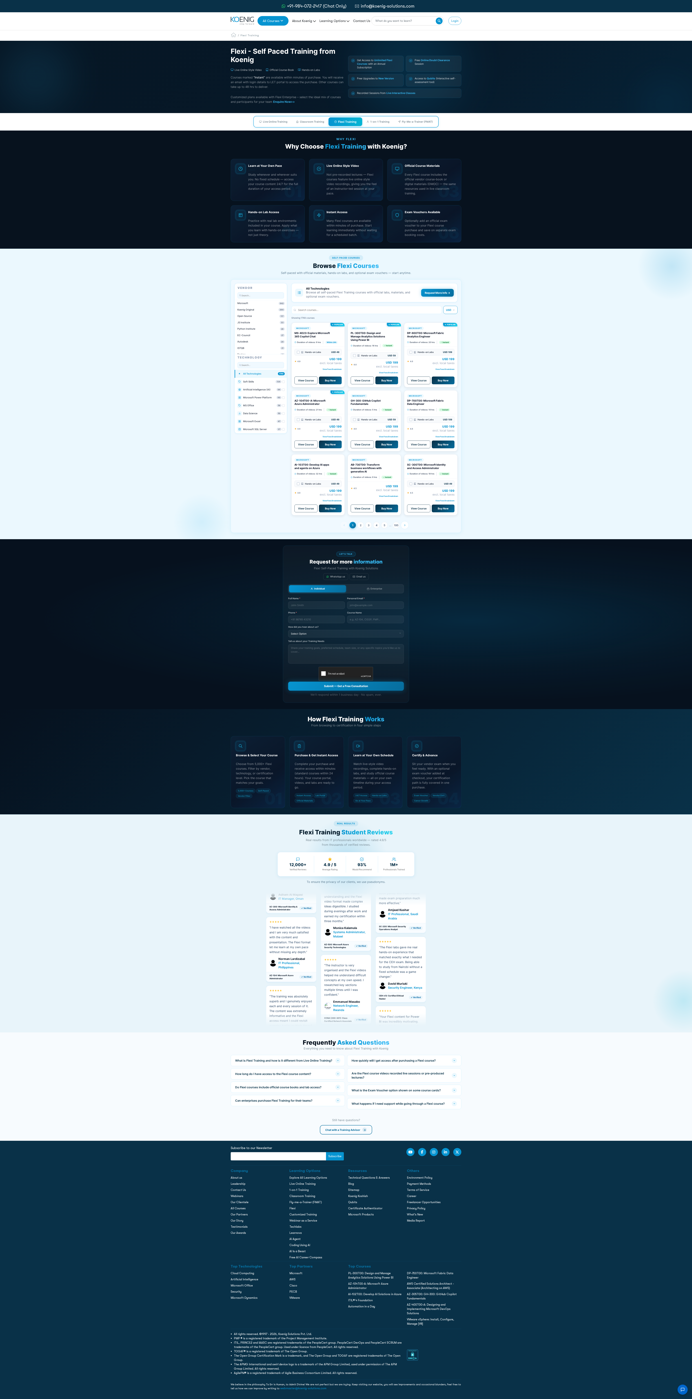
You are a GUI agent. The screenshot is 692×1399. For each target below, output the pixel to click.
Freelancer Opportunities (424, 1202)
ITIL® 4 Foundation (360, 1300)
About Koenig (302, 21)
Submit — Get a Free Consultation (346, 686)
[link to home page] (242, 20)
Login (454, 21)
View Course (306, 380)
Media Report (416, 1220)
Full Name (294, 598)
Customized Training (303, 1214)
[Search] (439, 20)
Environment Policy (419, 1177)
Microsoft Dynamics (244, 1297)
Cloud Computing (242, 1273)
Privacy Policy (416, 1208)
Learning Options (333, 21)
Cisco (293, 1285)
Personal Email (356, 598)
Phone (292, 612)
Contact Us (361, 21)
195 (396, 525)
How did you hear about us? (303, 627)
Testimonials (239, 1226)
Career (411, 1196)
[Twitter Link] (457, 1152)
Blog (351, 1183)
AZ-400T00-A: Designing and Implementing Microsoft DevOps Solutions (429, 1309)
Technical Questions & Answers (369, 1177)
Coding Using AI (299, 1245)
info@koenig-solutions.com (387, 6)
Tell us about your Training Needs (306, 641)
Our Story (237, 1220)
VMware (294, 1297)
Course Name (354, 612)
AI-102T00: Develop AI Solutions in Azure (375, 1294)
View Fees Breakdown (332, 369)
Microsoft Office (242, 1285)
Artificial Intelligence (244, 1279)
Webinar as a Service (303, 1220)
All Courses (271, 21)
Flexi (292, 1208)
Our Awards (238, 1233)
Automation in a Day (361, 1306)
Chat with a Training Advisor (345, 1129)
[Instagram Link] (434, 1152)
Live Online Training (275, 121)
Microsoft (295, 1273)
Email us (361, 576)
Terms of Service (418, 1190)
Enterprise (376, 588)
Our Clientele (240, 1202)
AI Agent (295, 1239)
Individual (319, 588)
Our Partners (239, 1214)
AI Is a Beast (297, 1251)
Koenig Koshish (358, 1196)
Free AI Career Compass (305, 1257)
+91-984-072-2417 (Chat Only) (317, 6)
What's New (415, 1214)
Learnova (295, 1233)
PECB (293, 1291)
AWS (292, 1279)
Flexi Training (347, 122)
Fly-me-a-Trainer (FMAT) (305, 1202)
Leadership (238, 1183)
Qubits (352, 1202)
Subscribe (334, 1156)
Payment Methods (419, 1183)
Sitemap (353, 1190)
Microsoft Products (361, 1214)
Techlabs (295, 1226)
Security (236, 1291)
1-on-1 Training (379, 121)
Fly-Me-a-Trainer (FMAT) (417, 121)
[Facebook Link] (422, 1152)
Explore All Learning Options (308, 1177)
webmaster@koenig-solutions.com (303, 1388)
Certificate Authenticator (365, 1208)
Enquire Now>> (284, 102)
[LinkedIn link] (446, 1152)
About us (236, 1177)
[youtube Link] (410, 1152)
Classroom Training (312, 121)
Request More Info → (437, 292)
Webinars (237, 1196)
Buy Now (330, 380)
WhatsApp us (337, 576)
